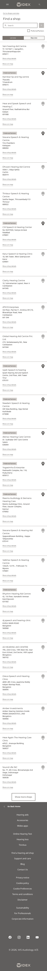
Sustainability (22, 907)
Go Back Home (14, 806)
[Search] (39, 4)
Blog (22, 864)
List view (13, 38)
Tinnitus (22, 845)
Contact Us (22, 869)
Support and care (22, 858)
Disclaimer (23, 899)
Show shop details (9, 58)
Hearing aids (23, 814)
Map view (34, 38)
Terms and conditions (22, 894)
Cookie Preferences (22, 888)
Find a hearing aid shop (23, 853)
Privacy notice (22, 877)
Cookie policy (22, 883)
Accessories (22, 820)
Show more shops (23, 797)
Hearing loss (23, 839)
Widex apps (22, 825)
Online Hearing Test (22, 833)
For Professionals (22, 913)
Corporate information (22, 918)
